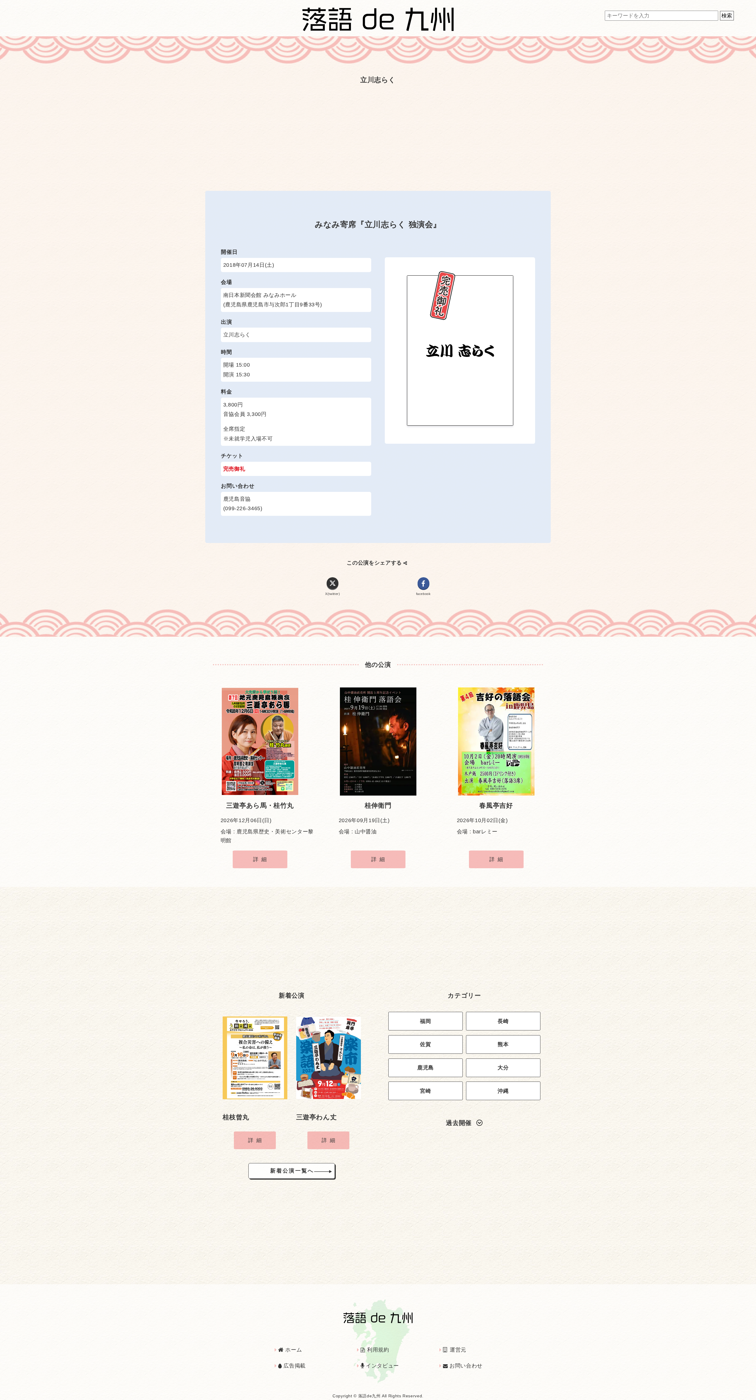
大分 (503, 1068)
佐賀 (425, 1044)
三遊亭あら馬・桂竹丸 (260, 805)
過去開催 (459, 1122)
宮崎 (425, 1091)
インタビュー (381, 1366)
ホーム (293, 1350)
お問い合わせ (465, 1366)
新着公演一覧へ (292, 1171)
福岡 (425, 1021)
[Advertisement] (378, 134)
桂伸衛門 (378, 805)
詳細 (261, 859)
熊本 (503, 1044)
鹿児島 (425, 1068)
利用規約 (377, 1350)
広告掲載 (294, 1366)
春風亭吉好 (496, 805)
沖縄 (503, 1091)
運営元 (457, 1350)
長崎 (503, 1021)
